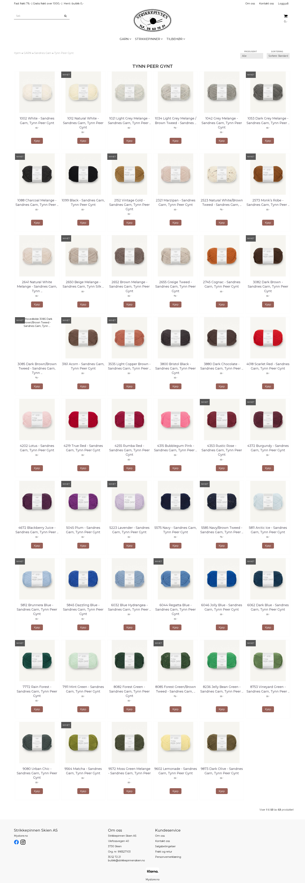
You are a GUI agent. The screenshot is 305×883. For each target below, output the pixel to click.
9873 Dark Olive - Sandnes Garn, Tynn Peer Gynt (222, 771)
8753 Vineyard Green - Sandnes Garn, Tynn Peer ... (268, 689)
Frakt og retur (163, 851)
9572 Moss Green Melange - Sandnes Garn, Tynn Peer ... (129, 773)
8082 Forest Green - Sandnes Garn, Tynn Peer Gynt (129, 691)
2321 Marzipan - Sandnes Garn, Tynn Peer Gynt (175, 202)
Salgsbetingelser (165, 846)
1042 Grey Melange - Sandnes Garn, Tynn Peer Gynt (222, 122)
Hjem (17, 53)
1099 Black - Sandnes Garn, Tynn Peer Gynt (83, 202)
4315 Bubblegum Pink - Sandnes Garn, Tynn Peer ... (175, 448)
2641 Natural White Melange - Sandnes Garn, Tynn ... (37, 286)
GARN (27, 53)
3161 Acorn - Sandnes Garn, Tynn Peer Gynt (83, 366)
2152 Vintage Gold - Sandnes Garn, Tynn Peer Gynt (129, 204)
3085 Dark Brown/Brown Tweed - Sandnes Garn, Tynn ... (37, 368)
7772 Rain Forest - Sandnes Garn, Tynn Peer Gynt (37, 691)
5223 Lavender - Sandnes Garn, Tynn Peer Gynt (129, 530)
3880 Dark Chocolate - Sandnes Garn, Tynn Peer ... (221, 366)
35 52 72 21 (114, 857)
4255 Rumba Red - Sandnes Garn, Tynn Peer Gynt (129, 450)
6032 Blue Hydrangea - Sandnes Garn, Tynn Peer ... (129, 607)
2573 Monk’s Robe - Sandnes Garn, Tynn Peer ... (268, 202)
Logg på (283, 3)
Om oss (250, 3)
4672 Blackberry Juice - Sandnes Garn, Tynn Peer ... (37, 530)
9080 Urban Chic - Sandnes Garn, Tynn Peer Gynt (37, 773)
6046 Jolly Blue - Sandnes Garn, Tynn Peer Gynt (221, 607)
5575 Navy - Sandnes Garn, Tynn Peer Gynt (175, 530)
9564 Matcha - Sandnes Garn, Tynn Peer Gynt (83, 771)
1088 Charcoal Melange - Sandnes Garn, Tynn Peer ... (37, 202)
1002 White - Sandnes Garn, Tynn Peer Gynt (37, 120)
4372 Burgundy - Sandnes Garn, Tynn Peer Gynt (268, 448)
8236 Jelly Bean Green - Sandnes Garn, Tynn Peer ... (221, 689)
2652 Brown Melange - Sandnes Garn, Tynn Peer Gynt (129, 286)
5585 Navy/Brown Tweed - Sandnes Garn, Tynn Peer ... (221, 530)
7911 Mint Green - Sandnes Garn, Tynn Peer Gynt (83, 689)
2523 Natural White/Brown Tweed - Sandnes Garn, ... (222, 202)
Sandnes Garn (42, 53)
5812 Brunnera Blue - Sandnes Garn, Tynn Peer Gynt (37, 609)
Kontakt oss (266, 3)
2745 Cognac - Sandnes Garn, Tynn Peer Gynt (221, 284)
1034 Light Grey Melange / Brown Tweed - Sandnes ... (175, 120)
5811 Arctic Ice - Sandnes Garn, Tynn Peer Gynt (268, 530)
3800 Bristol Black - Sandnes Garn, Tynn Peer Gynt (175, 368)
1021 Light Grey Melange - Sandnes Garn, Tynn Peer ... (129, 120)
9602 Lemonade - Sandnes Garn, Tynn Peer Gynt (175, 771)
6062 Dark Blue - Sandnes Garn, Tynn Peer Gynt (268, 607)
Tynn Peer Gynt (64, 53)
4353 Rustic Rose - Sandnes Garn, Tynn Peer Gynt (222, 450)
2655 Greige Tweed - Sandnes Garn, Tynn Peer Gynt (175, 286)
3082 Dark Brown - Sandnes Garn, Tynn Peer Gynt (268, 286)
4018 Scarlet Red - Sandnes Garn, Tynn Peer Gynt (267, 366)
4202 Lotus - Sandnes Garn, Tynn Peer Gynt (37, 448)
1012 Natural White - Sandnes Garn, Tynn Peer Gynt (83, 122)
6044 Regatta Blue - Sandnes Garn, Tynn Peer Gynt (175, 609)
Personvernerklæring (168, 857)
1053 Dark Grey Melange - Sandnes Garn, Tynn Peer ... (268, 120)
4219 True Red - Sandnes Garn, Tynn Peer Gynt (83, 448)
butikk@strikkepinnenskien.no (126, 860)
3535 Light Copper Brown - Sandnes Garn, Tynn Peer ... (129, 366)
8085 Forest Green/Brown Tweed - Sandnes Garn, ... (175, 689)
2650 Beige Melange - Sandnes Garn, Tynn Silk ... (83, 284)
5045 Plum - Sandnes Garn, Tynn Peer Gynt (83, 530)
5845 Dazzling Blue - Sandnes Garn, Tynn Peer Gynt (83, 609)
